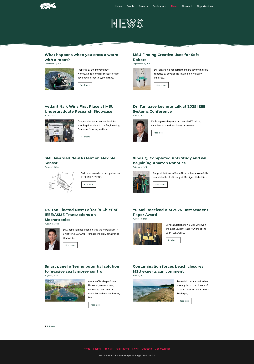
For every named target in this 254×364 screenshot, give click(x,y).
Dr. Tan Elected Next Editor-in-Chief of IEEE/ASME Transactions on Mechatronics (81, 215)
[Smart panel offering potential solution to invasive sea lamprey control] (65, 299)
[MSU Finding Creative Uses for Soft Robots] (142, 87)
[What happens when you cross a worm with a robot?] (59, 87)
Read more (85, 85)
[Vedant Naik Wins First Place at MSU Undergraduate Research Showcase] (59, 139)
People (130, 6)
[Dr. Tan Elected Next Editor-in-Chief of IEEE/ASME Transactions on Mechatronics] (52, 247)
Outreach (187, 6)
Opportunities (205, 6)
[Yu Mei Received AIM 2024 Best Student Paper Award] (147, 243)
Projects (143, 6)
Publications (159, 6)
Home (118, 6)
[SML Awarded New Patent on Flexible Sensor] (61, 191)
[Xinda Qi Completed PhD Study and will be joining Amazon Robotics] (141, 191)
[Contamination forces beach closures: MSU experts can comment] (153, 299)
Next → (54, 326)
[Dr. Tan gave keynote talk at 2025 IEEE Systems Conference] (140, 139)
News (174, 6)
